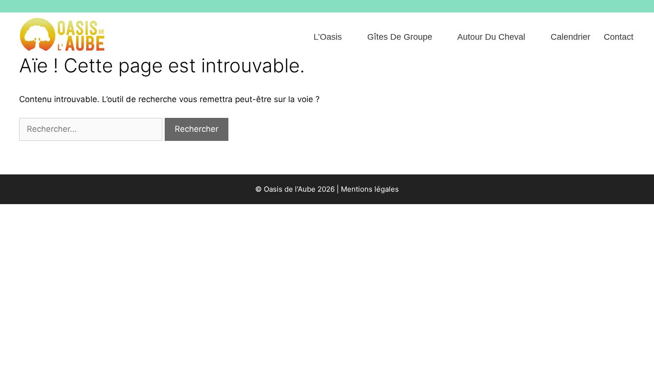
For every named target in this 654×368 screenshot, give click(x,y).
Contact (618, 37)
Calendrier (570, 37)
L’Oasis (328, 37)
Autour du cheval (491, 37)
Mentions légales (370, 189)
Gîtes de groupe (399, 37)
